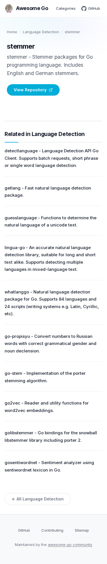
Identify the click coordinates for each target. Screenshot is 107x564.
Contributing (52, 530)
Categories (66, 8)
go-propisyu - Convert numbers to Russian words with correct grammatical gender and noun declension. (50, 344)
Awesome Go (32, 8)
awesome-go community (70, 544)
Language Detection (41, 31)
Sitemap (82, 530)
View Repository (30, 89)
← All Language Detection (38, 498)
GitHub (94, 8)
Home (12, 31)
